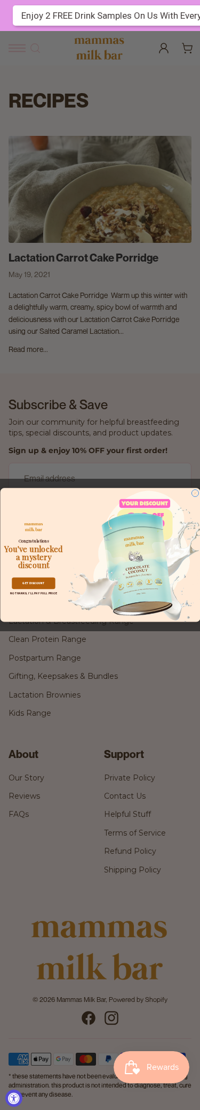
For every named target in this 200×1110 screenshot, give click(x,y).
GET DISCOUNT (33, 583)
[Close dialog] (194, 493)
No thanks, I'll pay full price (33, 593)
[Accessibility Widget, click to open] (13, 1098)
